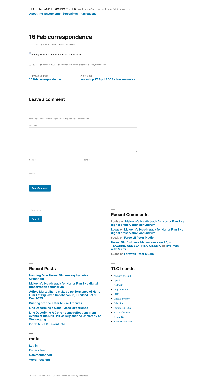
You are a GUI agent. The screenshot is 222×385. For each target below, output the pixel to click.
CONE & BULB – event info (47, 324)
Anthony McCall (122, 275)
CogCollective (121, 289)
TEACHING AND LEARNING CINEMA (53, 9)
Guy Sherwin (100, 65)
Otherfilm (118, 303)
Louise (34, 44)
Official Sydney (122, 298)
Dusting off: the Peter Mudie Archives (55, 303)
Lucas (115, 229)
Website (32, 173)
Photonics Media (122, 307)
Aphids (117, 280)
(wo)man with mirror (69, 65)
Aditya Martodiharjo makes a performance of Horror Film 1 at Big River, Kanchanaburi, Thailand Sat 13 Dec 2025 (65, 295)
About (33, 13)
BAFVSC (118, 285)
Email (87, 160)
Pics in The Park (122, 312)
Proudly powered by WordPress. (74, 376)
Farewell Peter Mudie (139, 237)
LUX (116, 294)
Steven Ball (119, 317)
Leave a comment (69, 44)
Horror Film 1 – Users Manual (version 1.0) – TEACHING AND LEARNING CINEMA (141, 244)
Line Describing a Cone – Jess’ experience (58, 308)
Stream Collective (123, 321)
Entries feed (37, 350)
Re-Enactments (50, 13)
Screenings (70, 13)
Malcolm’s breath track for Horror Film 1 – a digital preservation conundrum (147, 223)
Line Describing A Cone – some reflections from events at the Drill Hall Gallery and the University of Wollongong (65, 316)
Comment (34, 125)
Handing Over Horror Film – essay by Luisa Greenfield (58, 277)
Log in (33, 345)
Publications (88, 13)
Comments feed (40, 355)
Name (32, 160)
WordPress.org (39, 359)
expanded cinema (86, 65)
